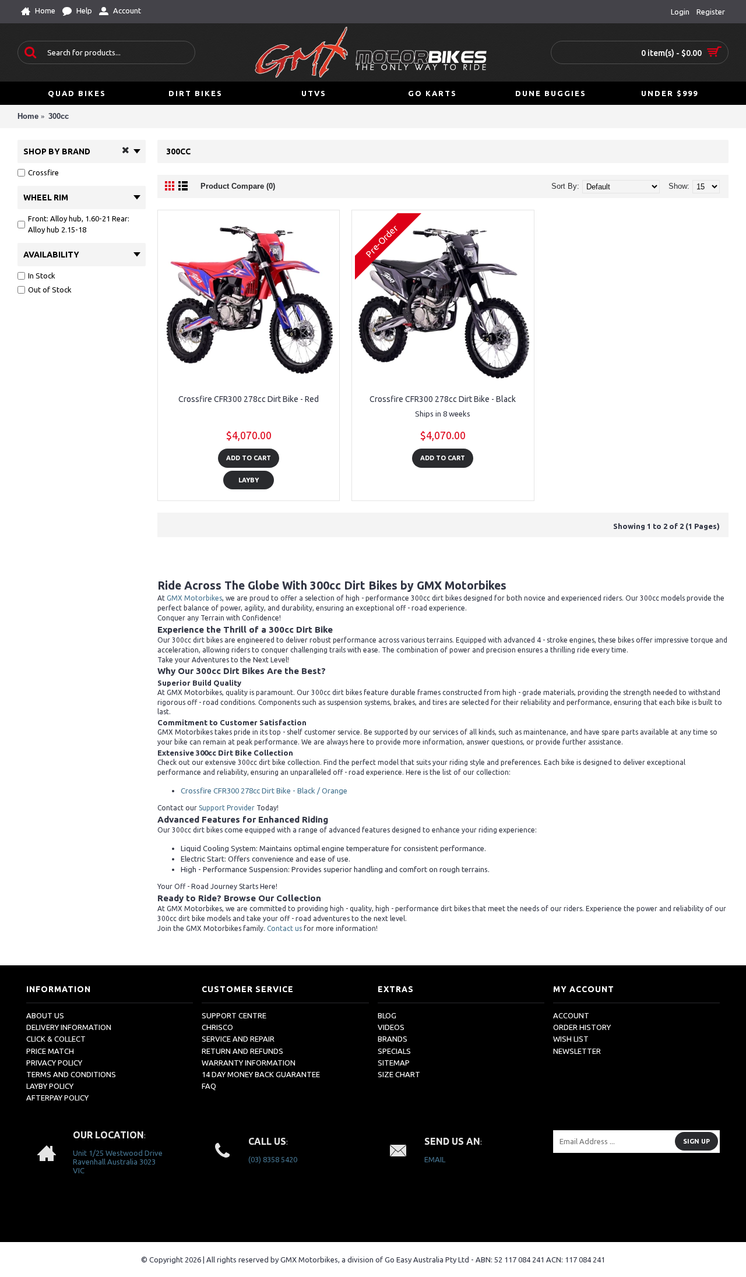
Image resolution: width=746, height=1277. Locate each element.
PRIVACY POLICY (54, 1063)
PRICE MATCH (50, 1051)
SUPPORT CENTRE (234, 1015)
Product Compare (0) (237, 186)
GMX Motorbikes (194, 598)
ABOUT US (45, 1015)
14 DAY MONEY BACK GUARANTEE (261, 1074)
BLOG (387, 1015)
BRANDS (392, 1039)
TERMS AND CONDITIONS (71, 1074)
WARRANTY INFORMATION (248, 1063)
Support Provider (227, 808)
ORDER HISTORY (582, 1027)
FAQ (209, 1086)
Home (27, 116)
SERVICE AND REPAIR (238, 1039)
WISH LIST (571, 1039)
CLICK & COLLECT (56, 1039)
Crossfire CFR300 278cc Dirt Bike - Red (248, 399)
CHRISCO (217, 1027)
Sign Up (696, 1141)
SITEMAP (394, 1063)
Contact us (284, 928)
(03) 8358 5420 (272, 1159)
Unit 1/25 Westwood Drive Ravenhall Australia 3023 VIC (118, 1161)
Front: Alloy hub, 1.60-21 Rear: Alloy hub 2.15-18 (78, 224)
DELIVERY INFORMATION (68, 1027)
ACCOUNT (571, 1015)
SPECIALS (394, 1051)
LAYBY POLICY (49, 1086)
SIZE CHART (399, 1074)
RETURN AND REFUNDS (242, 1051)
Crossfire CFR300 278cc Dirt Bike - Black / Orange (264, 790)
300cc (58, 116)
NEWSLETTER (577, 1051)
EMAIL (434, 1159)
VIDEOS (391, 1027)
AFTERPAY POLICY (57, 1097)
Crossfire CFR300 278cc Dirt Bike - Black (443, 399)
